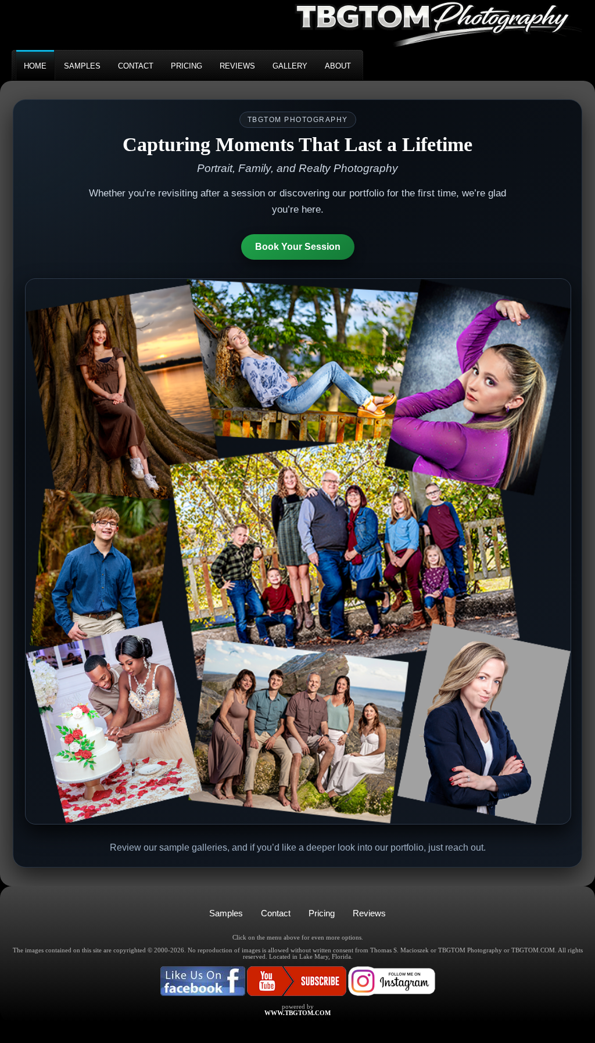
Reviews (369, 913)
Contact (276, 913)
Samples (226, 913)
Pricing (322, 913)
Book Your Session (297, 247)
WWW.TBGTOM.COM (297, 1013)
